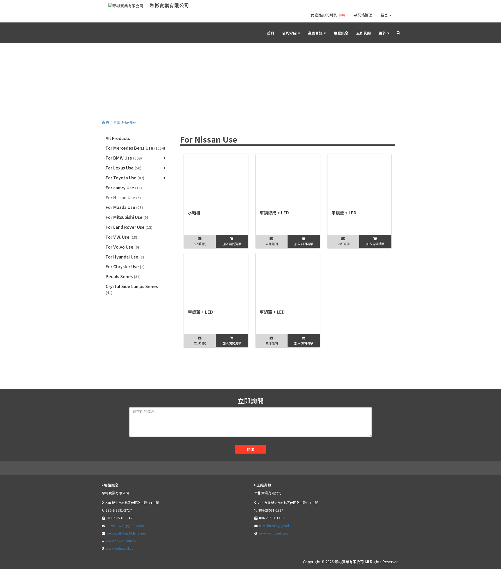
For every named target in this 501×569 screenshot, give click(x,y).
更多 (382, 33)
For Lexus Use (123, 168)
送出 (250, 449)
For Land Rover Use (129, 227)
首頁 (270, 33)
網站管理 (364, 14)
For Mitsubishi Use (127, 217)
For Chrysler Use (125, 266)
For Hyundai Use (125, 257)
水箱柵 (194, 212)
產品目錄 (315, 33)
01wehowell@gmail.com (125, 525)
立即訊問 (200, 244)
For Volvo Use (122, 247)
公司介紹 (289, 33)
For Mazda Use (124, 207)
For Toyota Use (125, 177)
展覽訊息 (341, 33)
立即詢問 (363, 33)
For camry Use (124, 187)
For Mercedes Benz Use (135, 148)
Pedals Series (123, 276)
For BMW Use (124, 158)
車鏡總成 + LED (274, 212)
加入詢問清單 (232, 244)
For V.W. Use (121, 237)
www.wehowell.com (121, 548)
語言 (385, 14)
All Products (118, 138)
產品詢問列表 (329, 14)
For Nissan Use (123, 197)
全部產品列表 (124, 122)
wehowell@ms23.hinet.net (126, 533)
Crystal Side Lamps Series (132, 289)
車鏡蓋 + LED (343, 212)
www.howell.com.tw (121, 540)
